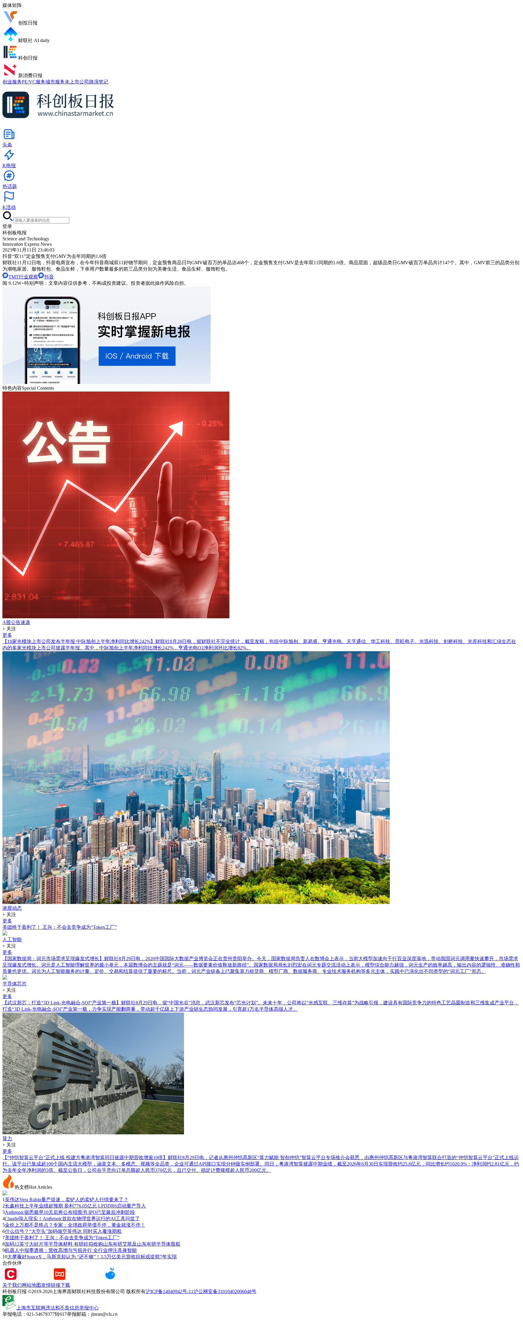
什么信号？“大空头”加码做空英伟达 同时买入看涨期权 (63, 1231)
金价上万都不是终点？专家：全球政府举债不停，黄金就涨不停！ (75, 1224)
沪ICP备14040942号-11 (169, 1291)
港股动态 (12, 908)
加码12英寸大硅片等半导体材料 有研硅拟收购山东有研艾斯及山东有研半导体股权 (92, 1244)
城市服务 (55, 81)
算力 (7, 1138)
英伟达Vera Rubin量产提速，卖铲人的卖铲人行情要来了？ (66, 1199)
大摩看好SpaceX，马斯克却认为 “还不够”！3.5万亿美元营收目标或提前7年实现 (92, 1256)
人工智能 (12, 939)
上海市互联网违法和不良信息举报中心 (57, 1307)
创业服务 (12, 81)
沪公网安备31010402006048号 (224, 1291)
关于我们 (12, 1285)
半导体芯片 (14, 983)
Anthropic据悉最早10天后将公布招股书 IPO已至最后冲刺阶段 (70, 1212)
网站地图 (31, 1285)
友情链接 (51, 1285)
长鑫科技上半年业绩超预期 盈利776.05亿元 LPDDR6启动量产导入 (75, 1205)
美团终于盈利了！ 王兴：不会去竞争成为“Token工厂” (59, 927)
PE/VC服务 (33, 81)
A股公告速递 (16, 622)
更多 (7, 635)
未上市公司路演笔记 (86, 81)
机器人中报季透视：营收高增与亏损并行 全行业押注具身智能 (71, 1250)
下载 (65, 1285)
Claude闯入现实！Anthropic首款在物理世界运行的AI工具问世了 (72, 1218)
